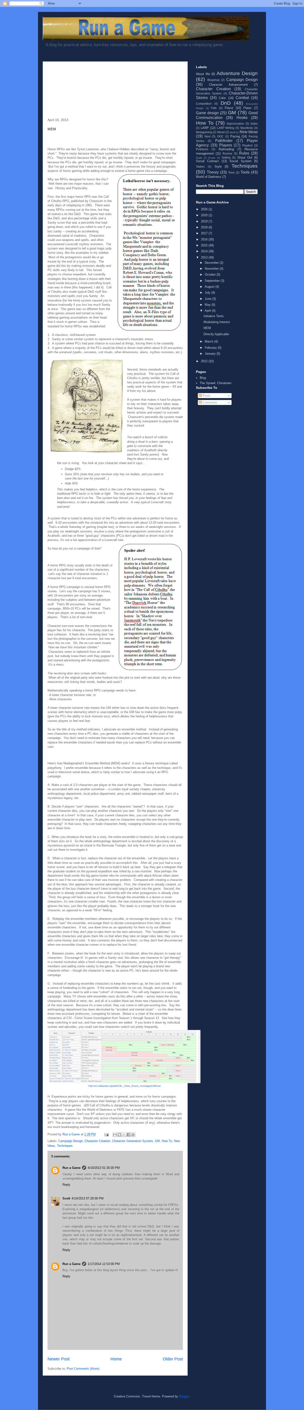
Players (225, 145)
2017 (205, 233)
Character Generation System (132, 1141)
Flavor (229, 108)
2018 (205, 227)
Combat (242, 98)
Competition (204, 103)
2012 (205, 361)
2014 (205, 251)
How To (167, 1141)
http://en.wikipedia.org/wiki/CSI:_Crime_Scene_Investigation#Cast (124, 1086)
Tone (231, 172)
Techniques (65, 1145)
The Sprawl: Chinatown (215, 383)
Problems (202, 149)
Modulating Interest (217, 322)
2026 (205, 209)
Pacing (235, 136)
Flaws (247, 108)
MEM (207, 328)
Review (227, 153)
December (212, 262)
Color (222, 98)
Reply (66, 1184)
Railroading (226, 149)
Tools (245, 172)
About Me (203, 74)
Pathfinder (224, 141)
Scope (211, 157)
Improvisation (235, 123)
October (211, 274)
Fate (214, 107)
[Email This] (115, 1134)
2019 (205, 221)
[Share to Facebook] (128, 1134)
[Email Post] (106, 1134)
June (208, 299)
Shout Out (244, 157)
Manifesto (246, 127)
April (208, 310)
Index (254, 123)
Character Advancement (228, 84)
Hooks (242, 118)
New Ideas (249, 132)
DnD (226, 103)
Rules (244, 153)
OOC (220, 136)
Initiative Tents (214, 316)
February (211, 347)
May (208, 304)
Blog (203, 378)
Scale (199, 157)
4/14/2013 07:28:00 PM (87, 1198)
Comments (210, 402)
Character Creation (97, 1141)
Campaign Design (70, 1141)
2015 (205, 245)
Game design (207, 113)
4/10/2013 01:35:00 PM (104, 1168)
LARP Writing (226, 127)
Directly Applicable (216, 334)
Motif (232, 132)
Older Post (173, 1359)
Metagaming (204, 132)
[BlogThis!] (119, 1134)
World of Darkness (208, 177)
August (210, 286)
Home (116, 1359)
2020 (205, 215)
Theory (213, 172)
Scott (66, 1198)
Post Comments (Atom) (83, 1368)
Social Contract (207, 161)
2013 (205, 257)
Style (218, 166)
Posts (206, 395)
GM (157, 1141)
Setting (226, 157)
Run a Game (71, 1168)
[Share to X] (124, 1134)
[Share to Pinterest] (133, 1134)
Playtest (247, 145)
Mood (221, 132)
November (212, 268)
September (213, 280)
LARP (205, 128)
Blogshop (213, 79)
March (209, 341)
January (211, 353)
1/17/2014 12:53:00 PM (104, 1264)
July (208, 292)
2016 (205, 239)
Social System (240, 161)
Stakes (200, 166)
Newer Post (59, 1359)
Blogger (184, 1396)
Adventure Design (237, 73)
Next (207, 136)
